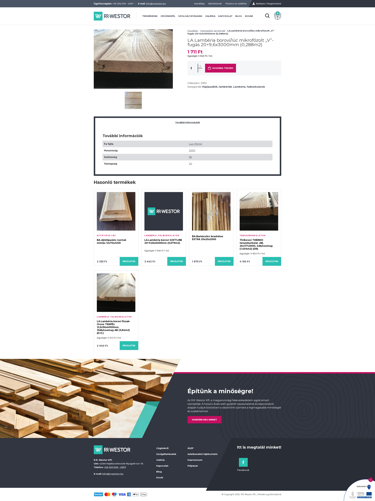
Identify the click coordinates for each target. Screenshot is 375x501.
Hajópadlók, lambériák (212, 30)
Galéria (210, 16)
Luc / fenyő (195, 144)
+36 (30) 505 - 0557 (123, 3)
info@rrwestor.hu (156, 3)
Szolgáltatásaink (190, 16)
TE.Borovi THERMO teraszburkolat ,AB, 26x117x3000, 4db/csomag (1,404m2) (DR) (256, 244)
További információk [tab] (187, 122)
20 (190, 163)
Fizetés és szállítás (236, 3)
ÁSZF (191, 448)
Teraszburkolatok (253, 235)
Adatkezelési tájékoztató (203, 454)
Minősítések (215, 3)
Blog (238, 16)
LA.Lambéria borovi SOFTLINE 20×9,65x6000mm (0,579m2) (163, 241)
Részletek (129, 261)
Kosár (249, 16)
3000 (192, 150)
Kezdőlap (199, 3)
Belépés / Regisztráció (268, 3)
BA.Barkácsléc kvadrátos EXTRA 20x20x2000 (207, 238)
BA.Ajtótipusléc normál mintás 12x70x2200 (111, 241)
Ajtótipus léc (106, 235)
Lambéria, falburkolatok (249, 86)
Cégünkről (168, 16)
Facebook (243, 470)
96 (190, 157)
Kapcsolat (225, 16)
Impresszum (195, 460)
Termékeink (150, 16)
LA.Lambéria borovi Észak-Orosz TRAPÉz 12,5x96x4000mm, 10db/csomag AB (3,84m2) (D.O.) (113, 327)
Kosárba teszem (222, 68)
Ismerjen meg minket (204, 419)
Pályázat (193, 465)
